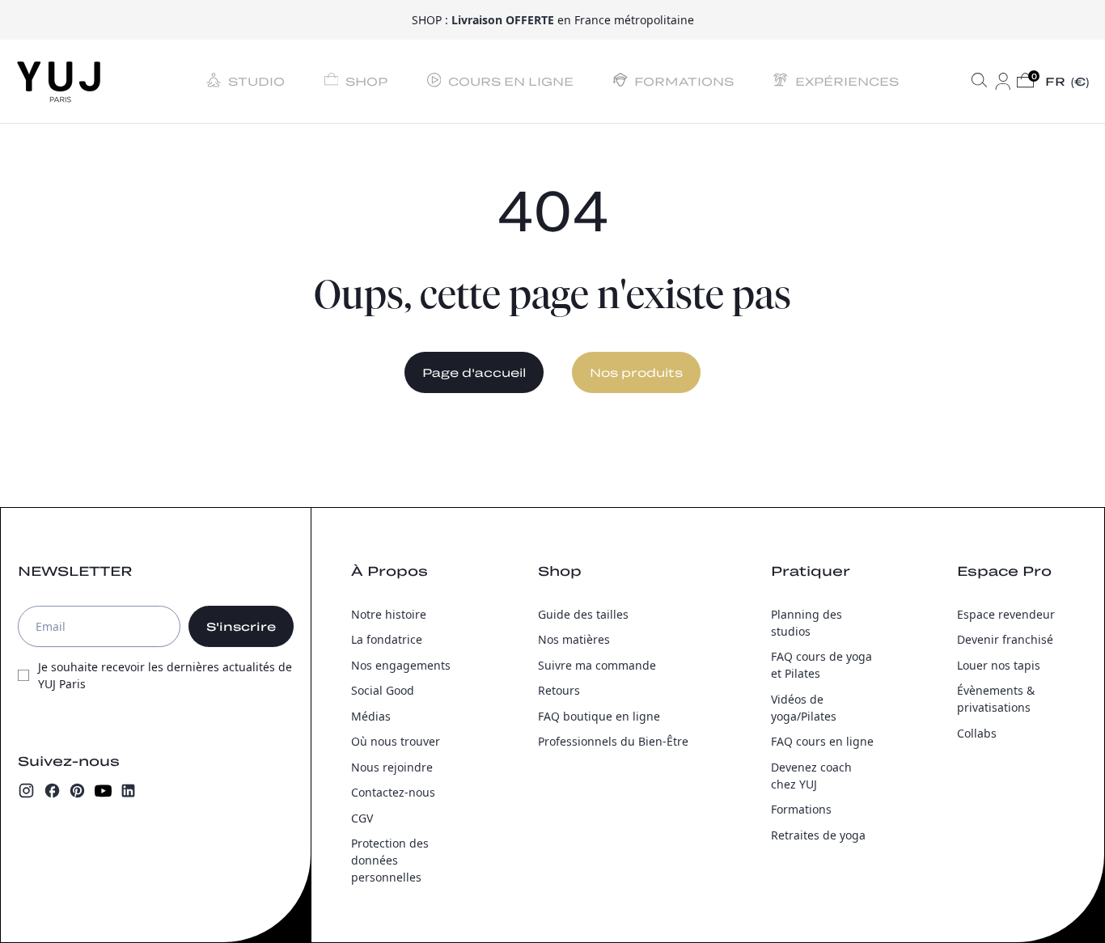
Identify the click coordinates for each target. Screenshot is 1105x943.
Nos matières (574, 639)
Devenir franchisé (1005, 639)
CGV (362, 818)
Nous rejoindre (392, 767)
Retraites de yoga (818, 835)
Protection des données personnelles (390, 860)
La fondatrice (386, 639)
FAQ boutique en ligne (599, 716)
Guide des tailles (583, 614)
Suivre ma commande (597, 665)
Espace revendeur (1006, 614)
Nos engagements (401, 665)
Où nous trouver (395, 741)
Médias (371, 716)
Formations (801, 809)
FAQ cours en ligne (822, 741)
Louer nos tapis (998, 665)
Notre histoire (388, 614)
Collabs (977, 733)
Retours (559, 690)
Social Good (382, 690)
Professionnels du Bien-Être (613, 741)
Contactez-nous (393, 792)
